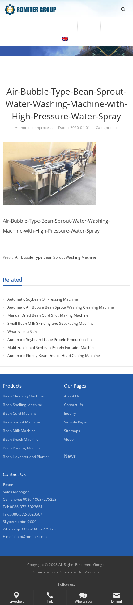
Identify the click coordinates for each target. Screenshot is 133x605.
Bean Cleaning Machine (23, 396)
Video (66, 26)
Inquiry (70, 413)
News (89, 26)
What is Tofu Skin (22, 331)
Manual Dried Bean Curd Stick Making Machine (47, 315)
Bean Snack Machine (21, 439)
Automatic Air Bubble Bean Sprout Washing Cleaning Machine (60, 307)
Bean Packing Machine (22, 448)
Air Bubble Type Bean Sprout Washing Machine (55, 257)
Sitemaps (72, 430)
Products (39, 26)
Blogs (45, 39)
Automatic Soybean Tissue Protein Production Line (50, 339)
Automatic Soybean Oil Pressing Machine (42, 299)
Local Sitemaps (63, 572)
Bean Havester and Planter (26, 456)
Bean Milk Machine (19, 430)
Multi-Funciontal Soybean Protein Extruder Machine (51, 347)
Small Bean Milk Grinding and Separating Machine (50, 323)
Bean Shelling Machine (22, 404)
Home (12, 26)
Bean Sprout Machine (21, 422)
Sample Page (75, 422)
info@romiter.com (31, 536)
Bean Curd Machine (20, 413)
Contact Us (17, 39)
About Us (116, 26)
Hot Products (88, 572)
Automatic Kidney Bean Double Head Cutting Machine (53, 355)
